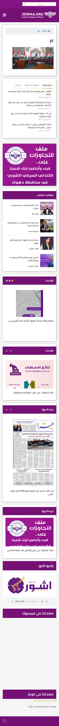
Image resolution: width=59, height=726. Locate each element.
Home (44, 31)
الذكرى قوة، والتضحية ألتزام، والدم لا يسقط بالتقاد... (24, 259)
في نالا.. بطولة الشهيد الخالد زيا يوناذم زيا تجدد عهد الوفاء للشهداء (31, 114)
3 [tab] (6, 280)
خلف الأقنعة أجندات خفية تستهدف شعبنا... (25, 206)
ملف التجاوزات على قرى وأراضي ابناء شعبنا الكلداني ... (30, 552)
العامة (18, 85)
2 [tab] (9, 280)
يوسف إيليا (35, 213)
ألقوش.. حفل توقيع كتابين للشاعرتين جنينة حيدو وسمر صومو (29, 92)
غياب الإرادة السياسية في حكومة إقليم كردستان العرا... (23, 224)
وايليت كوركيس (34, 248)
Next (6, 350)
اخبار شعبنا (47, 85)
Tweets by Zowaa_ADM (44, 700)
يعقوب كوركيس (33, 266)
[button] (39, 4)
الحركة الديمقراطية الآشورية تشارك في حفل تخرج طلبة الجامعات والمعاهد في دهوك (29, 103)
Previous (11, 350)
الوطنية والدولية (32, 85)
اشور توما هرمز (34, 231)
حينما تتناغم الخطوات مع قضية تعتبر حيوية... (24, 241)
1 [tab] (12, 280)
